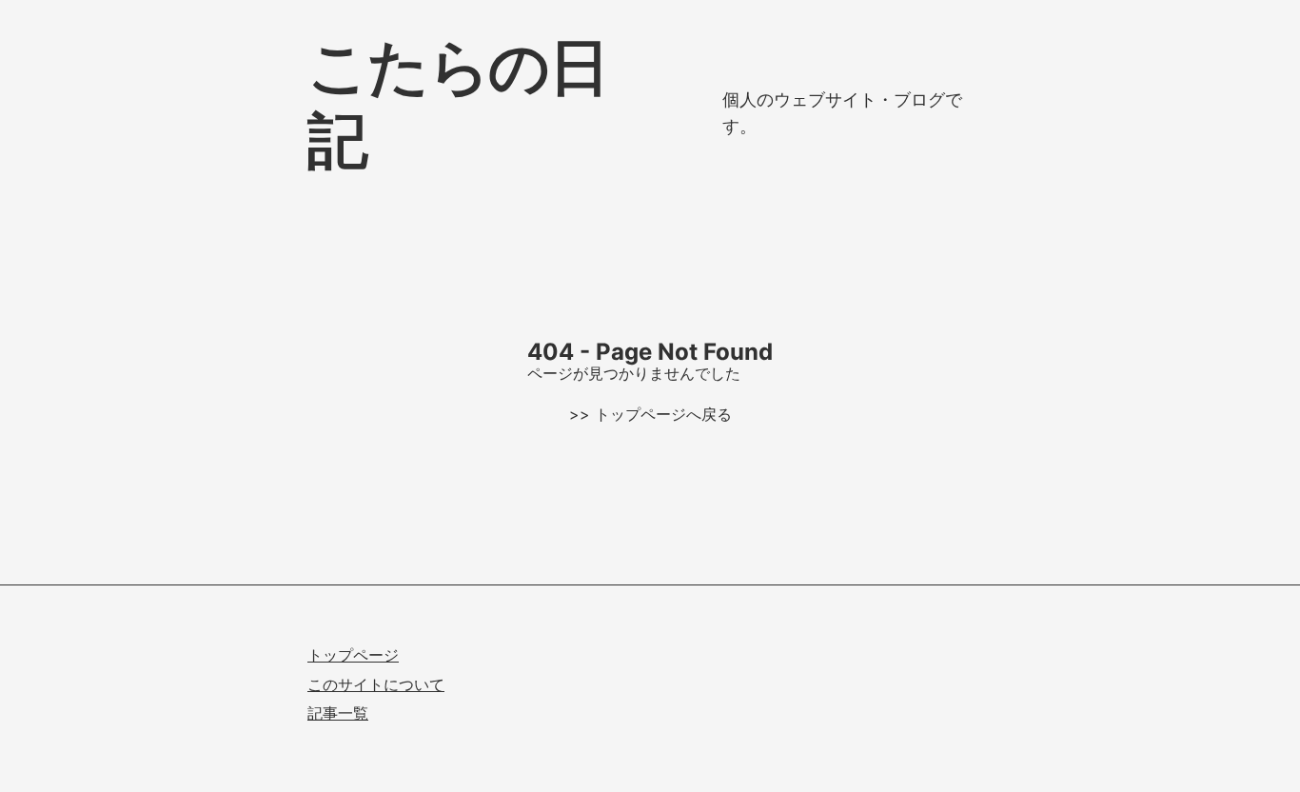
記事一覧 (337, 713)
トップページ (353, 654)
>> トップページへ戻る (650, 414)
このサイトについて (375, 684)
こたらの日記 (457, 103)
